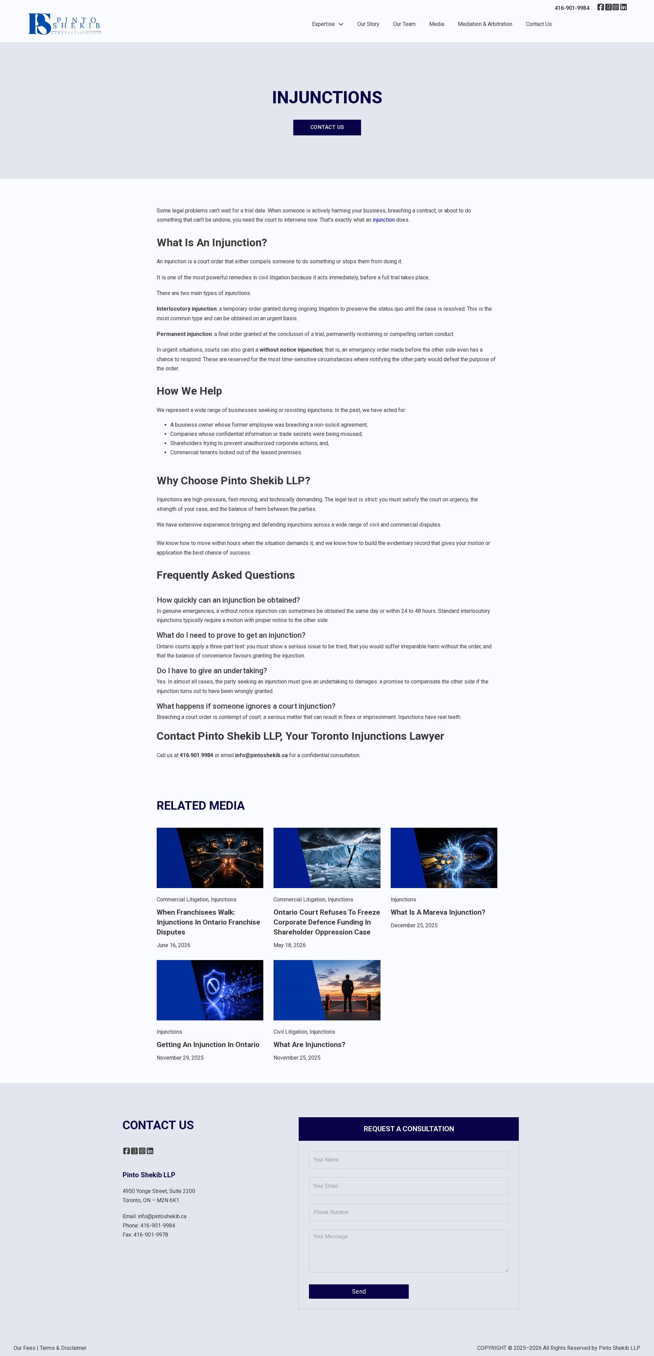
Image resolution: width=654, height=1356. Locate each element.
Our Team (404, 24)
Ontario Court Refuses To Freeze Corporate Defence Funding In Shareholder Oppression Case (327, 922)
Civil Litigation (290, 1032)
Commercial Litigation (182, 899)
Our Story (368, 24)
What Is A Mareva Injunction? (438, 912)
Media (436, 24)
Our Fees (24, 1348)
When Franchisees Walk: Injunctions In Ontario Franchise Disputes (208, 922)
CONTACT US (327, 127)
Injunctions (223, 899)
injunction (384, 220)
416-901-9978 (151, 1235)
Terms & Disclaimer (63, 1348)
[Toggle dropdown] (341, 24)
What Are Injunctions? (309, 1045)
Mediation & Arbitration (485, 24)
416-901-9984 (157, 1225)
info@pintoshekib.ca (162, 1216)
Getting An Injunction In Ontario (208, 1045)
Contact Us (539, 24)
